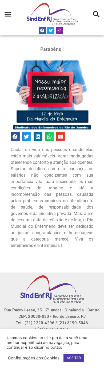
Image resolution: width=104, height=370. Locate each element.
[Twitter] (50, 30)
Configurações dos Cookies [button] (33, 358)
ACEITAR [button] (74, 358)
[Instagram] (59, 30)
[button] (8, 14)
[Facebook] (42, 30)
